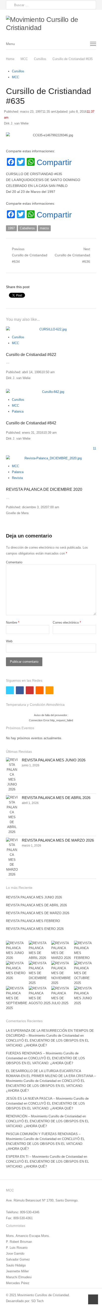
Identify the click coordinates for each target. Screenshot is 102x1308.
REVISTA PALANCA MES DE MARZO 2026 (58, 840)
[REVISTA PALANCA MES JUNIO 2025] (85, 996)
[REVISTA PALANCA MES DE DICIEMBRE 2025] (40, 973)
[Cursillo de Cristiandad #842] (51, 392)
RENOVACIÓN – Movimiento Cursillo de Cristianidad (43, 1116)
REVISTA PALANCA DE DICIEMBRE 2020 (44, 489)
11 (94, 448)
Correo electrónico (67, 622)
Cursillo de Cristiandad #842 (31, 423)
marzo (44, 228)
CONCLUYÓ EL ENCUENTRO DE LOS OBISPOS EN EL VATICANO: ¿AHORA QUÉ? (45, 1086)
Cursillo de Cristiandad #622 (31, 355)
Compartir (54, 162)
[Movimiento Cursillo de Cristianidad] (51, 24)
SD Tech (37, 1301)
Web (9, 641)
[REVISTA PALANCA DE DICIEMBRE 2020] (51, 458)
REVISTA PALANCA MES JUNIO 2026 (53, 760)
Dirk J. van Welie (16, 123)
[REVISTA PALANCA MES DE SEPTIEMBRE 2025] (17, 998)
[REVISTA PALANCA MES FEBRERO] (85, 950)
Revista (17, 478)
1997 (11, 228)
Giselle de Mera (17, 513)
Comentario (14, 562)
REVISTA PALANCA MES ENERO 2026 (35, 929)
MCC (15, 77)
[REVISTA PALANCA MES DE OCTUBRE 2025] (85, 973)
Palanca (18, 411)
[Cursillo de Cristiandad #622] (51, 329)
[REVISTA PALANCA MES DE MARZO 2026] (12, 857)
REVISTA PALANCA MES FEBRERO (33, 921)
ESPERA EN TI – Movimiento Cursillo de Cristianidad (44, 1156)
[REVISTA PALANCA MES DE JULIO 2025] (62, 996)
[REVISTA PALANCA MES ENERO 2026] (17, 971)
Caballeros (27, 228)
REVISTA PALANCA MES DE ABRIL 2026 (56, 798)
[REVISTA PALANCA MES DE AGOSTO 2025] (40, 996)
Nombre (12, 622)
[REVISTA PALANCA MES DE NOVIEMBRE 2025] (62, 973)
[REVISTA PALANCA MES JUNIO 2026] (12, 774)
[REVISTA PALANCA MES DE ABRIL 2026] (12, 814)
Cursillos (18, 71)
